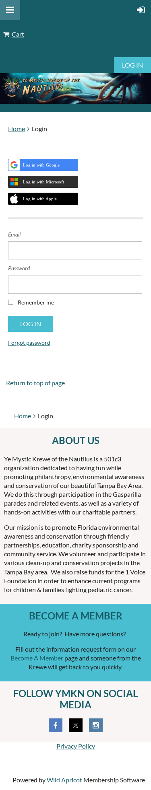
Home (16, 128)
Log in (132, 65)
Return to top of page (35, 383)
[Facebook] (55, 725)
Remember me (36, 302)
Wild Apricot (64, 780)
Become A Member (36, 658)
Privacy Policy (75, 746)
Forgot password (29, 342)
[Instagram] (96, 725)
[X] (76, 725)
